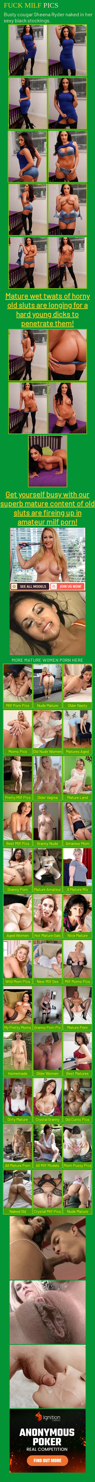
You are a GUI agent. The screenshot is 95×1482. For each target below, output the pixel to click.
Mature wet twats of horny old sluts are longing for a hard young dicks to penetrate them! (47, 309)
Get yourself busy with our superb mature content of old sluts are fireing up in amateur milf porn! (47, 507)
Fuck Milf (31, 5)
